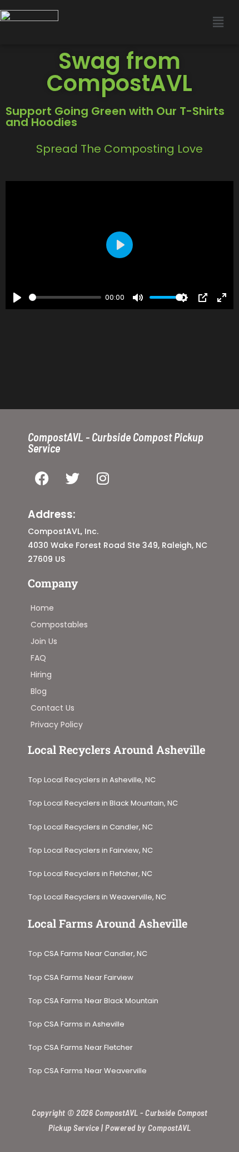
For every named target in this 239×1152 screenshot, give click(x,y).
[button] (218, 22)
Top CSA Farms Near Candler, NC (87, 954)
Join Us (44, 641)
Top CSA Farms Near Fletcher (81, 1048)
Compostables (59, 624)
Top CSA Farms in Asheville (76, 1024)
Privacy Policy (57, 724)
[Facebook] (42, 478)
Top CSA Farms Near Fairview (80, 978)
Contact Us (52, 707)
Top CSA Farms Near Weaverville (87, 1071)
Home (42, 607)
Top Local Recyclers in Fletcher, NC (90, 874)
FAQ (38, 657)
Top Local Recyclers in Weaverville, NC (97, 897)
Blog (39, 691)
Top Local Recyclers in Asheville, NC (92, 780)
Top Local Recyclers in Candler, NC (90, 827)
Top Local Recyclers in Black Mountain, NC (103, 803)
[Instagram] (103, 478)
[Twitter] (72, 478)
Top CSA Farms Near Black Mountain (93, 1001)
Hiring (41, 674)
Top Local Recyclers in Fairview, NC (90, 851)
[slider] (65, 297)
